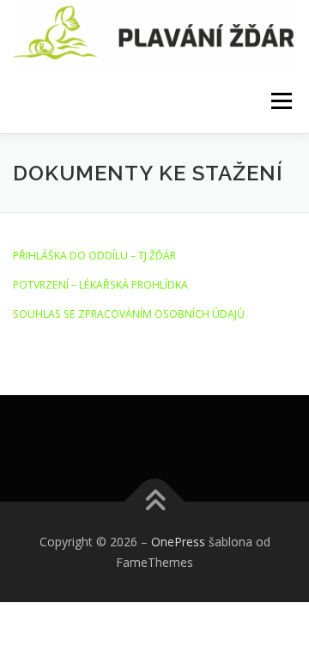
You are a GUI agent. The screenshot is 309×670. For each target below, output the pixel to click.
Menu (280, 101)
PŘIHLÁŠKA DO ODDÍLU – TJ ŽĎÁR (94, 255)
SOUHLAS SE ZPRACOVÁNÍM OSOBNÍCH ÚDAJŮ (129, 314)
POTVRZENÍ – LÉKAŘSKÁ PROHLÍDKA (100, 284)
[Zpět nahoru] (154, 502)
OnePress (178, 541)
